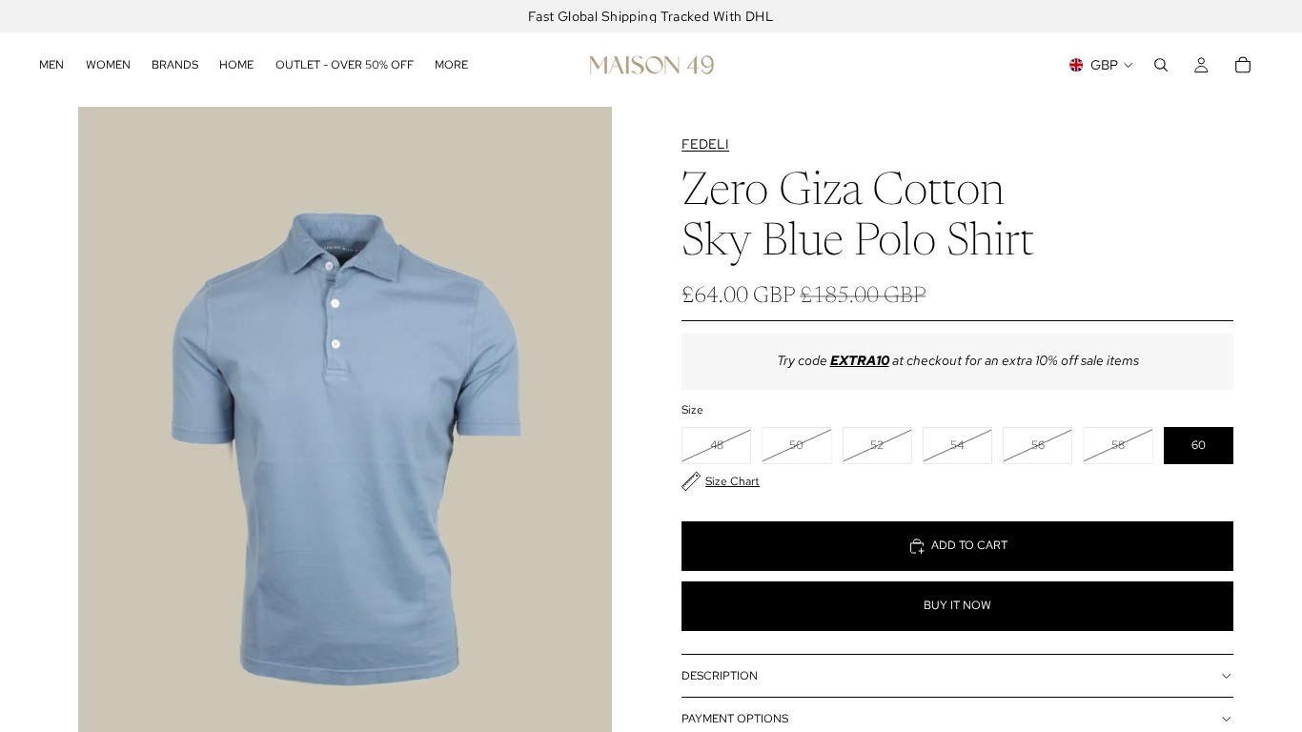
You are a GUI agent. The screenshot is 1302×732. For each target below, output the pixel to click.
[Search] (1161, 65)
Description (720, 675)
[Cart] (1243, 65)
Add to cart (969, 545)
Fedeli (705, 143)
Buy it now (957, 605)
